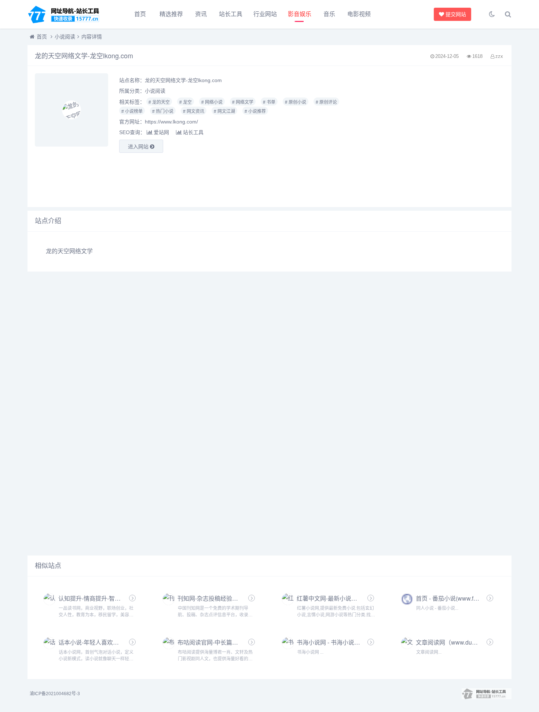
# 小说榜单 (132, 111)
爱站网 (161, 132)
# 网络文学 (242, 102)
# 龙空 (185, 102)
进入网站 (139, 147)
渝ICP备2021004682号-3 (55, 693)
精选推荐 (171, 14)
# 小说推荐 (255, 111)
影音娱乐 (299, 14)
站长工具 (230, 14)
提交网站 (458, 14)
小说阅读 (65, 37)
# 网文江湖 (224, 111)
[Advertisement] (428, 136)
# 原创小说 (295, 102)
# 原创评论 (326, 102)
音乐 (329, 14)
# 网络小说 (212, 102)
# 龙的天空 (159, 102)
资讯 (201, 14)
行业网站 (265, 14)
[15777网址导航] (67, 14)
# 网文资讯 (193, 111)
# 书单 (269, 102)
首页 (140, 14)
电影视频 (359, 14)
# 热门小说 (162, 111)
